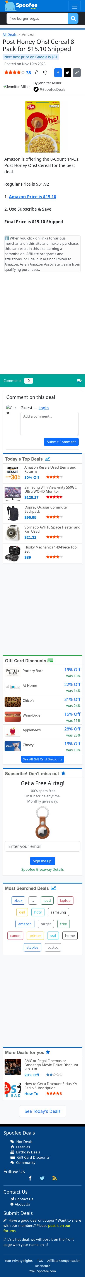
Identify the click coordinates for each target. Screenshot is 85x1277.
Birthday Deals (27, 1152)
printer (35, 935)
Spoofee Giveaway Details (42, 869)
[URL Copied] (77, 72)
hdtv (38, 912)
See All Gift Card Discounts (42, 759)
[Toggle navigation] (74, 5)
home (70, 935)
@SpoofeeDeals (52, 89)
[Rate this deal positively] (36, 72)
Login (44, 407)
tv (32, 900)
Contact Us (24, 1199)
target (46, 924)
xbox (18, 900)
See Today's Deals (43, 1111)
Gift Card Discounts (26, 660)
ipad (47, 900)
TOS (40, 1261)
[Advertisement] (42, 327)
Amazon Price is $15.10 (32, 197)
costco (53, 947)
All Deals (10, 34)
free (63, 924)
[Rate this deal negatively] (45, 72)
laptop (65, 900)
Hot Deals (23, 1141)
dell (22, 912)
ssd (53, 935)
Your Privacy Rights (19, 1261)
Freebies (22, 1147)
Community (25, 1162)
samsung (58, 912)
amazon (25, 924)
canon (15, 935)
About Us (22, 1204)
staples (32, 947)
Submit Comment (61, 441)
